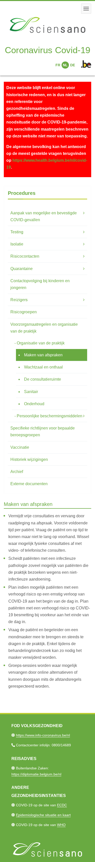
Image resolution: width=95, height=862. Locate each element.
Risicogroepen (23, 312)
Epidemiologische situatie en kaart (43, 815)
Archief (16, 471)
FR (57, 65)
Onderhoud (34, 404)
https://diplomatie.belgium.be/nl (36, 774)
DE (72, 65)
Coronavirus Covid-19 (47, 50)
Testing (16, 232)
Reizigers (19, 300)
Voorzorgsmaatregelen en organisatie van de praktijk (44, 327)
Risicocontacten (24, 256)
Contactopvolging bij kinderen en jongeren (40, 284)
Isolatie (16, 244)
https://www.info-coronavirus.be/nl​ (43, 735)
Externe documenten (29, 484)
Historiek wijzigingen (29, 459)
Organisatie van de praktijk (41, 343)
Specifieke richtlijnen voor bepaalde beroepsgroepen (42, 431)
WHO (61, 825)
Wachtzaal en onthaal (43, 367)
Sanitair (31, 391)
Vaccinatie (19, 447)
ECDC (62, 805)
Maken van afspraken (43, 355)
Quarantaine (21, 268)
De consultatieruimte (42, 379)
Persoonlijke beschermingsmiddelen (49, 416)
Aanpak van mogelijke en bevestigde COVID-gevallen (43, 216)
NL (65, 65)
